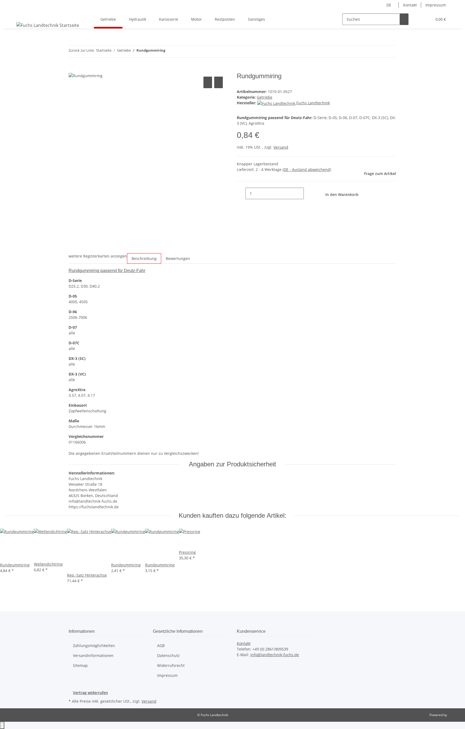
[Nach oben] (2, 725)
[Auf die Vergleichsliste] (207, 82)
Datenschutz (168, 655)
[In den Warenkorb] (73, 69)
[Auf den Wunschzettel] (218, 82)
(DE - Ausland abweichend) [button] (307, 169)
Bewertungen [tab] (178, 258)
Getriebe (264, 97)
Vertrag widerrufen (90, 692)
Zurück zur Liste (81, 50)
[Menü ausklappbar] (21, 14)
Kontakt (410, 5)
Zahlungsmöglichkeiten (94, 645)
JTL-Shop (454, 715)
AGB (161, 645)
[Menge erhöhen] (308, 193)
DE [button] (389, 5)
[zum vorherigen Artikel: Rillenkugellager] (169, 51)
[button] (417, 19)
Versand (280, 147)
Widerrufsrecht (171, 665)
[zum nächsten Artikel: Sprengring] (179, 51)
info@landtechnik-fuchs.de (274, 654)
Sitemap (80, 665)
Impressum (435, 5)
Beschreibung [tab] (144, 258)
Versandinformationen (93, 655)
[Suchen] (404, 19)
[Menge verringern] (241, 193)
